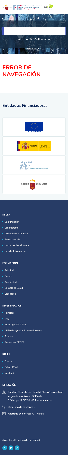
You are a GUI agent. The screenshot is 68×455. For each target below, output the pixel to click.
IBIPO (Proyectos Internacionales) (23, 330)
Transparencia (12, 239)
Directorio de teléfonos (20, 407)
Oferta (8, 361)
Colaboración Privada (16, 233)
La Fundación (12, 221)
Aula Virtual (11, 282)
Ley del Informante (15, 251)
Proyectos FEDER (14, 342)
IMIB (7, 318)
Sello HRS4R (11, 367)
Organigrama (12, 227)
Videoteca (10, 293)
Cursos (8, 276)
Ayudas (9, 336)
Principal (9, 270)
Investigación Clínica (16, 324)
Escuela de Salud (14, 287)
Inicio (21, 39)
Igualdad (9, 373)
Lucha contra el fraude (17, 245)
